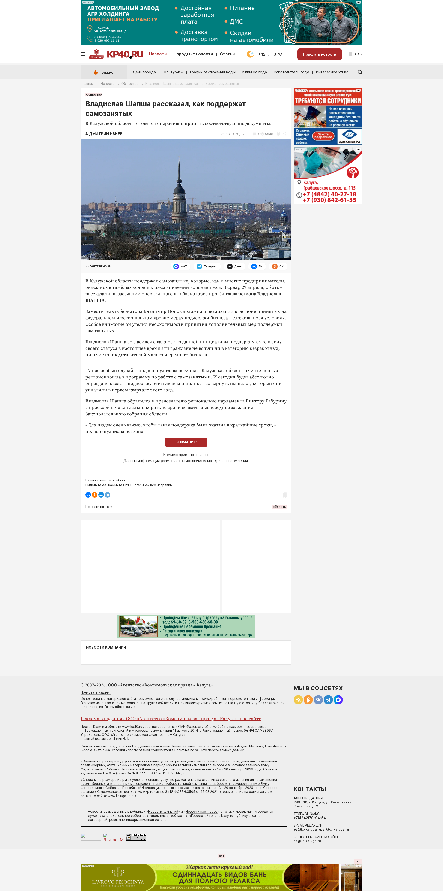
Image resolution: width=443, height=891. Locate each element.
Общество (129, 83)
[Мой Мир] (101, 495)
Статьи (227, 53)
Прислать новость (319, 54)
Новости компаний (106, 647)
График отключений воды (213, 72)
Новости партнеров (202, 811)
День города (144, 72)
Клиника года (254, 72)
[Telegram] (107, 495)
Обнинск (96, 57)
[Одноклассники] (94, 495)
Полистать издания (96, 692)
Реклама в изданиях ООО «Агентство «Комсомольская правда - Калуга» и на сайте (171, 719)
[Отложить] (278, 134)
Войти (358, 54)
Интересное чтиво (332, 72)
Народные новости (193, 53)
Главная (87, 83)
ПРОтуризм (172, 72)
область (279, 507)
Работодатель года (291, 72)
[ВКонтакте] (88, 495)
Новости (158, 53)
